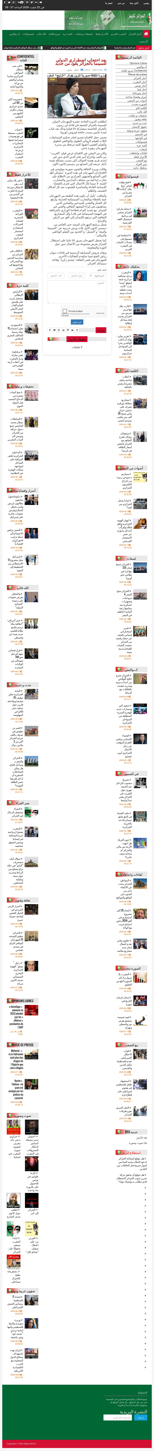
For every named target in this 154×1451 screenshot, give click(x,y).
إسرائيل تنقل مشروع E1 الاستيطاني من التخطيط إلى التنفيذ (15, 563)
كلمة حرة (67, 34)
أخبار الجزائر (135, 34)
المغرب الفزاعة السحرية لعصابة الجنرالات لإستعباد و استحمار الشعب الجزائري (17, 224)
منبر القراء (141, 164)
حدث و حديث (139, 123)
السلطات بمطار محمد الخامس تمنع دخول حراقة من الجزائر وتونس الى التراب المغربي (15, 429)
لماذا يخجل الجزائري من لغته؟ (125, 504)
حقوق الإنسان (139, 126)
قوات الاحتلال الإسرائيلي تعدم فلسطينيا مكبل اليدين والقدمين (124, 1059)
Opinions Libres (138, 63)
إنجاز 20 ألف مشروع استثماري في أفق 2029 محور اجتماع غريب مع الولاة (124, 919)
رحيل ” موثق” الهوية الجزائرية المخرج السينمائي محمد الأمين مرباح (16, 973)
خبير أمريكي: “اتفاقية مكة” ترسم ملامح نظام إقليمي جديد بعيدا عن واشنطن (15, 628)
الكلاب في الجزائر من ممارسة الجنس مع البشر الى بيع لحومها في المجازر (15, 259)
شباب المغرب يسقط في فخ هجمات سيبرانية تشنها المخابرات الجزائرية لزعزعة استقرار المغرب (15, 143)
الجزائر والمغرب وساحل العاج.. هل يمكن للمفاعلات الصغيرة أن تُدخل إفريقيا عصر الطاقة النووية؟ (16, 771)
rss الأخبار (141, 1137)
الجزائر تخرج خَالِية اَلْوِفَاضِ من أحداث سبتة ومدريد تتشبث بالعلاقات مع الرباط (124, 683)
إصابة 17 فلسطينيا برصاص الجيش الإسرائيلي (15, 1302)
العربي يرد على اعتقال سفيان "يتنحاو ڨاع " (32, 1245)
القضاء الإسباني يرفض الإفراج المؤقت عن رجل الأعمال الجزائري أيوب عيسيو (124, 746)
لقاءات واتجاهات (138, 153)
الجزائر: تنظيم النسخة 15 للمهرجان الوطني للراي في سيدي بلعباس (16, 941)
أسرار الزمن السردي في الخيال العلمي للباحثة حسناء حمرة (15, 912)
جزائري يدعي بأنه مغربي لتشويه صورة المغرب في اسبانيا (14, 1147)
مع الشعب (141, 160)
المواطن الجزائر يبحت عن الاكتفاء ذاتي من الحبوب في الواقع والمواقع (118, 48)
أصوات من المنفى (137, 100)
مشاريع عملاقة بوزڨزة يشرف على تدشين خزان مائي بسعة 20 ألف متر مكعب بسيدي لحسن (124, 410)
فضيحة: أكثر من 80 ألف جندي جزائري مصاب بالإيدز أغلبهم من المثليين (15, 107)
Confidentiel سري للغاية (134, 70)
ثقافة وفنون (73, 70)
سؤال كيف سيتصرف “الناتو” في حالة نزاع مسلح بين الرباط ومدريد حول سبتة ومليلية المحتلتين (15, 870)
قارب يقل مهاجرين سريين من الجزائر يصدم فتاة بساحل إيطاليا (125, 314)
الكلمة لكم (141, 108)
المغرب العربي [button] (118, 34)
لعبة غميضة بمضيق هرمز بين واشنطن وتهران (124, 1022)
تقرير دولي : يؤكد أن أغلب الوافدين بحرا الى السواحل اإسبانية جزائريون (124, 344)
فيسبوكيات (28, 34)
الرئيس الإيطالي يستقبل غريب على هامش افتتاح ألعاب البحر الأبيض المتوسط (16, 302)
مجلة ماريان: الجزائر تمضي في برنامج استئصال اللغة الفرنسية (124, 215)
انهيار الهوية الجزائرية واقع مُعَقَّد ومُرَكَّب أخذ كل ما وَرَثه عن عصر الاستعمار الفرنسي (124, 530)
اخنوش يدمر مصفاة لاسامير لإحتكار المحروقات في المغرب (32, 1145)
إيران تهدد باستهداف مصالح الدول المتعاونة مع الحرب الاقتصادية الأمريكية (16, 1360)
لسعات (143, 149)
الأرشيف (143, 41)
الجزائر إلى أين (33, 1211)
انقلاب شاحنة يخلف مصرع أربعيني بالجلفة (124, 381)
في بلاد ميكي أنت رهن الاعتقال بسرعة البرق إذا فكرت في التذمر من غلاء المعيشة (15, 188)
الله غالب (41, 34)
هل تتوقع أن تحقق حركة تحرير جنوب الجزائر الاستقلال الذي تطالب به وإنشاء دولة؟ (131, 1178)
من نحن (121, 2)
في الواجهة (141, 138)
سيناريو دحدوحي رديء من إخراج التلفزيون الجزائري (124, 480)
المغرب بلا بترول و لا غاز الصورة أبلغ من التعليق (124, 979)
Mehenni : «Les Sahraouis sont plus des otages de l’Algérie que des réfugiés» (15, 1059)
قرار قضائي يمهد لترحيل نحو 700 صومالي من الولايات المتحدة (15, 658)
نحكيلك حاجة (140, 168)
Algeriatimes (30, 1443)
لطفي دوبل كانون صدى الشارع (13, 1213)
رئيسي (146, 2)
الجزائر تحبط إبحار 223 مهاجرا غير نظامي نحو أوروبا (124, 571)
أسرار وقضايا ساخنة (136, 96)
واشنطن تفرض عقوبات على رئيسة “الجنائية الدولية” (15, 600)
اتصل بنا (108, 2)
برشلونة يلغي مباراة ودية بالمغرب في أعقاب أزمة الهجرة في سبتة (15, 360)
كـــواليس (14, 34)
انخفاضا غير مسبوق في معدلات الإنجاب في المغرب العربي (124, 242)
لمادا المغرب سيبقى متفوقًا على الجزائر (14, 1245)
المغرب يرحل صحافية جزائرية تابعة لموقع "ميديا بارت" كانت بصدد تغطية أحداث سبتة (125, 283)
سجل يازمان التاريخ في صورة (124, 1000)
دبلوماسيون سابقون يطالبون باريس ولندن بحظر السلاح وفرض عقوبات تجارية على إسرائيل (15, 506)
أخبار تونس (141, 85)
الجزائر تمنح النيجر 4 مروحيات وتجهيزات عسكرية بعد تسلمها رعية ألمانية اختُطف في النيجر (124, 603)
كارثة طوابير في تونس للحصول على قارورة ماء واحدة (32, 1181)
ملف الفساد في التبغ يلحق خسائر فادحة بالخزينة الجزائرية (124, 819)
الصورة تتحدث (139, 104)
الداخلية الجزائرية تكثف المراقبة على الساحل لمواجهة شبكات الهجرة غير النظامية (15, 462)
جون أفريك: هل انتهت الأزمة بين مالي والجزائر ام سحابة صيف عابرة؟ (124, 848)
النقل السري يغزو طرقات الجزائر (124, 1111)
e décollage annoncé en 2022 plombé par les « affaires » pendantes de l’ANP (16, 1017)
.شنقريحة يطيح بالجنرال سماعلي (13, 1276)
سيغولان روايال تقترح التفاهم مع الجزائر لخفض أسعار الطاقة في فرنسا (124, 441)
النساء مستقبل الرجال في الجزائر (15, 812)
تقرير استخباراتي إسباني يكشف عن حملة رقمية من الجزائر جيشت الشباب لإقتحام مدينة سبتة (124, 640)
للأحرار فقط (101, 34)
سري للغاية (54, 34)
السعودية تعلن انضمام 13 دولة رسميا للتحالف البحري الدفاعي (15, 331)
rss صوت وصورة (138, 1143)
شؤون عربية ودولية (137, 130)
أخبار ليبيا (142, 89)
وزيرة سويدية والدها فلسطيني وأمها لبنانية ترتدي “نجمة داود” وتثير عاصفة (15, 1328)
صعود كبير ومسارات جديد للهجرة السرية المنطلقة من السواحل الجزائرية (124, 714)
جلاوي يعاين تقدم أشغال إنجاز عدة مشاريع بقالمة (124, 945)
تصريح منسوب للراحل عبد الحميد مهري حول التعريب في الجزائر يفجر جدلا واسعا (124, 790)
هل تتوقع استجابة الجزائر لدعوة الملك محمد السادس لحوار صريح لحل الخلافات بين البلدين (132, 1163)
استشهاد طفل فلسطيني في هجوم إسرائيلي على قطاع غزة (124, 1087)
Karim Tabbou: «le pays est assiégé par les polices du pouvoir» (15, 1089)
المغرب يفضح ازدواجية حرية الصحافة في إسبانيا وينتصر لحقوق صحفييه (15, 837)
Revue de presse (137, 74)
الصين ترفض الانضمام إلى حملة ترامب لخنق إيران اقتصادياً (15, 536)
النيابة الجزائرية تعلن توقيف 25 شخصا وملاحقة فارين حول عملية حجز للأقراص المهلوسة (15, 702)
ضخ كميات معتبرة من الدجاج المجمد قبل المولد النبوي (15, 398)
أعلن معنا (134, 2)
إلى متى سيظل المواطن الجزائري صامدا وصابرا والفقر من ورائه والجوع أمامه (51, 48)
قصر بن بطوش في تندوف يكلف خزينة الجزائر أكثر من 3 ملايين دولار (16, 736)
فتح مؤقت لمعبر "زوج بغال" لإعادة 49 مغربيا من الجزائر (124, 188)
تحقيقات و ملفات (84, 34)
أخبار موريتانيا (140, 93)
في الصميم (141, 134)
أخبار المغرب (140, 82)
